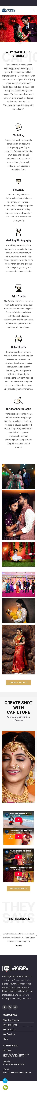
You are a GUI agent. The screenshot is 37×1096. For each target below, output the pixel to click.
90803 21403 (19, 1064)
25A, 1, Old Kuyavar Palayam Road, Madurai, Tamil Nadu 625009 (16, 1055)
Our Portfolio (9, 1029)
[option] (18, 939)
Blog (5, 1039)
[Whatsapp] (4, 1088)
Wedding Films (10, 1025)
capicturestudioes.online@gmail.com (17, 1072)
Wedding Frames (11, 1020)
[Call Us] (4, 1081)
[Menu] (34, 10)
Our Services (9, 1034)
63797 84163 (8, 1064)
